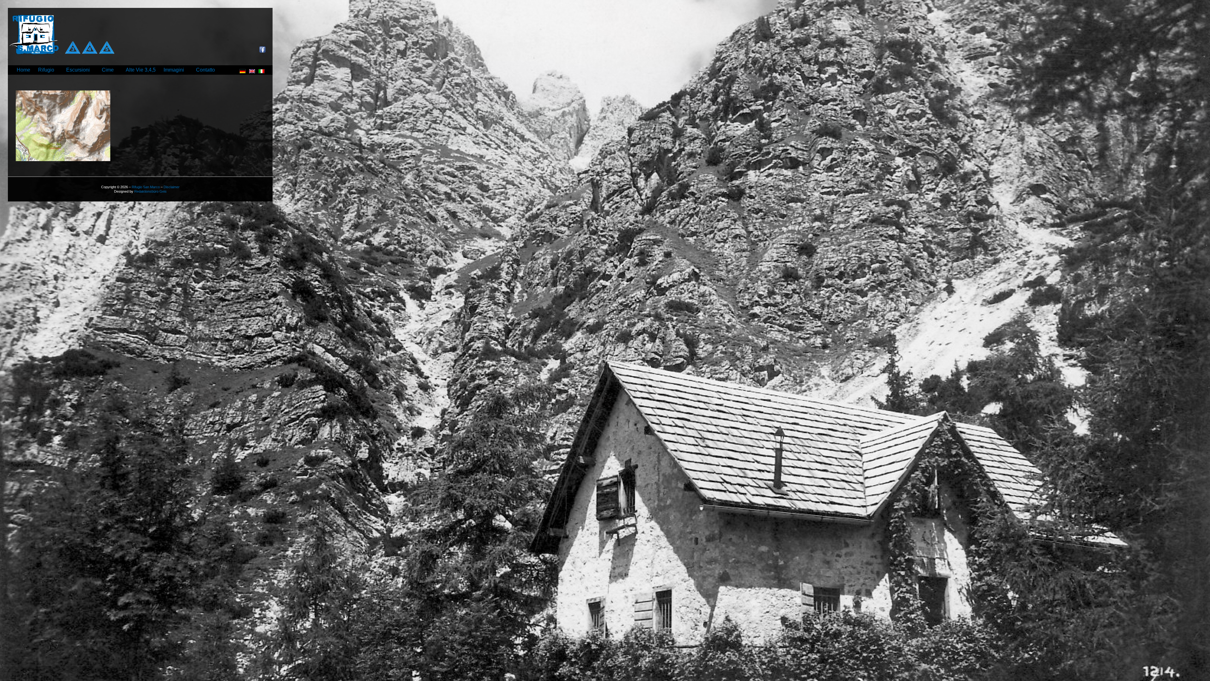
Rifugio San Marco (146, 187)
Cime (108, 70)
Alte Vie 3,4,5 (141, 70)
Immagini (174, 70)
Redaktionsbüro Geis (150, 191)
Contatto (205, 70)
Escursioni (78, 70)
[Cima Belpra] (63, 159)
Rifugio (46, 70)
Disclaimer (172, 187)
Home (23, 70)
